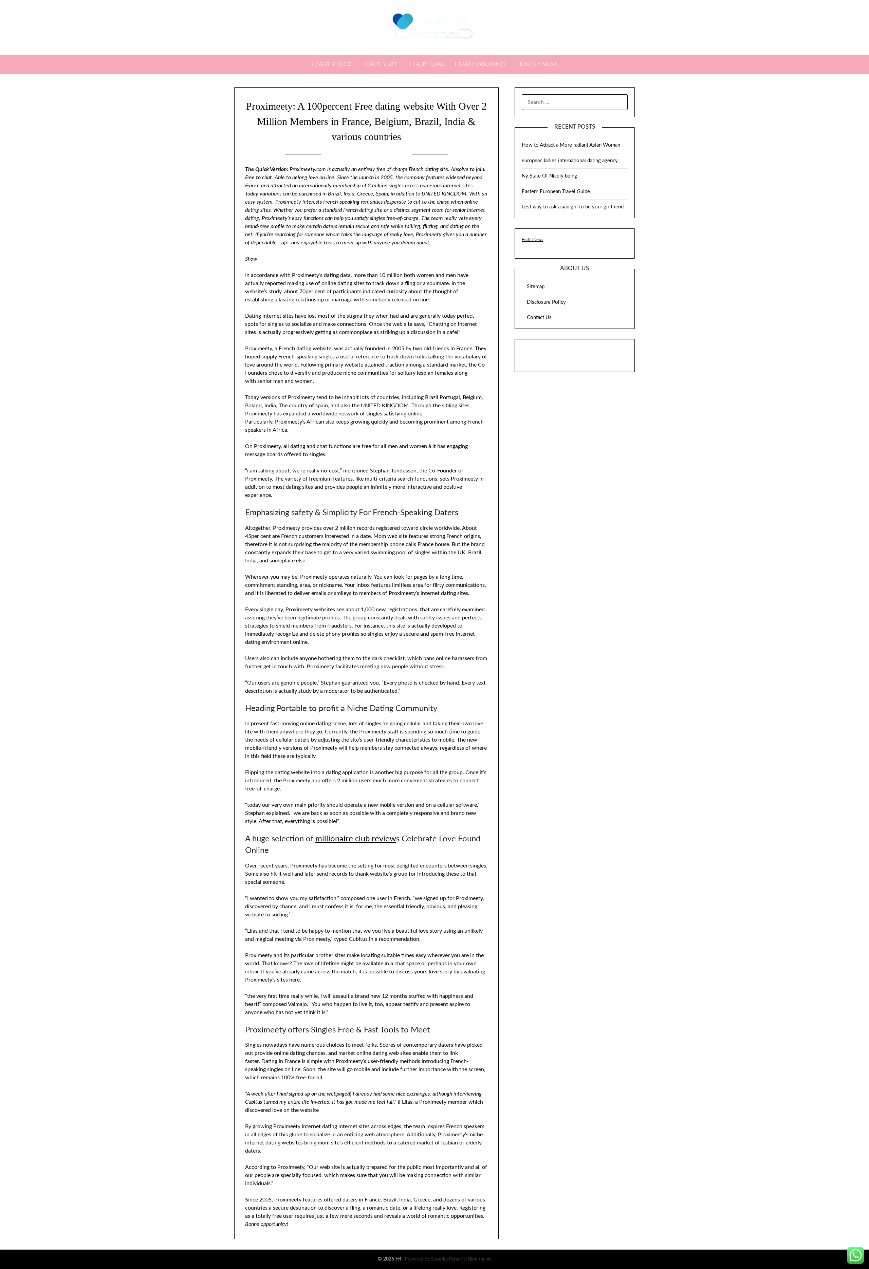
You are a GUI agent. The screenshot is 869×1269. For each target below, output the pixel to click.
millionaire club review (355, 839)
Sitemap (535, 286)
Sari (400, 154)
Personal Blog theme (470, 1259)
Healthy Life (380, 64)
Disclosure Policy (546, 302)
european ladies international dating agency (570, 160)
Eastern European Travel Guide (556, 191)
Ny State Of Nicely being (549, 176)
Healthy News (537, 64)
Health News (532, 240)
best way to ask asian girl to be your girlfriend (573, 206)
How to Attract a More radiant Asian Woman (571, 145)
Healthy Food (332, 64)
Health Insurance (480, 64)
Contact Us (539, 317)
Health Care (426, 64)
